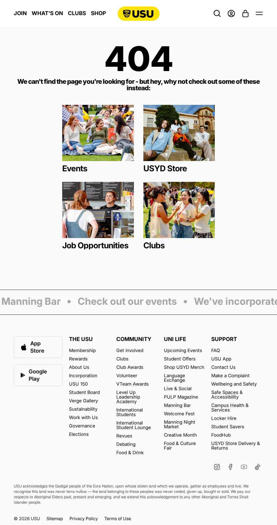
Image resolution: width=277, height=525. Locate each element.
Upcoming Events (183, 350)
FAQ (215, 350)
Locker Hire (223, 418)
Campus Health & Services (230, 407)
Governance (82, 426)
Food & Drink (130, 452)
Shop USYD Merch (184, 367)
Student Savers (227, 426)
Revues (124, 436)
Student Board (84, 392)
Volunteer (126, 375)
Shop (98, 13)
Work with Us (83, 417)
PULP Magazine (181, 397)
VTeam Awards (132, 384)
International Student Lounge (133, 425)
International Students (129, 412)
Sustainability (83, 409)
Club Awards (129, 367)
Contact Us (223, 367)
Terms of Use (117, 518)
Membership (82, 350)
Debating (126, 444)
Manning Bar (177, 405)
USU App (221, 359)
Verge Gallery (83, 401)
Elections (79, 434)
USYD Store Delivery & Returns (235, 445)
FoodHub (221, 435)
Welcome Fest (179, 414)
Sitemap (55, 518)
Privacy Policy (84, 518)
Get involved (129, 350)
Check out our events (124, 301)
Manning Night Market (179, 424)
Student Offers (180, 359)
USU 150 (78, 384)
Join (20, 13)
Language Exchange (174, 378)
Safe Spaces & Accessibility (227, 394)
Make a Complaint (230, 375)
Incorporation (83, 375)
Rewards (78, 359)
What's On (47, 13)
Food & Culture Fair (180, 445)
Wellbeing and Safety (234, 384)
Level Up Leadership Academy (128, 397)
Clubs (77, 13)
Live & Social (178, 388)
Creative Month (180, 435)
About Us (79, 367)
